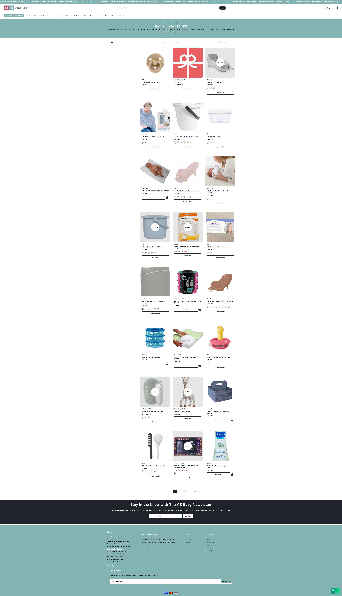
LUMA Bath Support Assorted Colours (187, 191)
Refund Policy (210, 545)
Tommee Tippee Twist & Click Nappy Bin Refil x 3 (187, 302)
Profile (188, 545)
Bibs (143, 79)
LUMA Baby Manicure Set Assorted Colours (153, 302)
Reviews (188, 542)
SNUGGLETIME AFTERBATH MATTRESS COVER (187, 358)
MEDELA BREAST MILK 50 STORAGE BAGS (186, 247)
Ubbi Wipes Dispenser (214, 136)
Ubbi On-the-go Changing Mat (217, 247)
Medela (176, 244)
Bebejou (144, 244)
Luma (175, 134)
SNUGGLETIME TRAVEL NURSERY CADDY (218, 412)
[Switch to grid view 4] (176, 42)
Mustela (209, 463)
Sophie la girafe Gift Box (182, 411)
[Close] (337, 2)
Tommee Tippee (179, 298)
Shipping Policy (210, 548)
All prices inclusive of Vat (149, 545)
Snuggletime (145, 188)
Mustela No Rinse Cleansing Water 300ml (218, 466)
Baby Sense (145, 134)
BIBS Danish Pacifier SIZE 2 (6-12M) (218, 357)
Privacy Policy (210, 542)
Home (164, 23)
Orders (188, 539)
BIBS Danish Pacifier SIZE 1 (150, 82)
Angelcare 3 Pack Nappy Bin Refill (153, 357)
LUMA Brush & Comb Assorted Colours (155, 466)
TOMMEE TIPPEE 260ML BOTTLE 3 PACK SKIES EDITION (186, 466)
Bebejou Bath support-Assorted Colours (220, 301)
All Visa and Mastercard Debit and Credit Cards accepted (158, 539)
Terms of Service (211, 551)
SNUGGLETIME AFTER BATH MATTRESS (155, 191)
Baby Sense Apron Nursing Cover (153, 136)
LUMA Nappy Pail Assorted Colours (186, 136)
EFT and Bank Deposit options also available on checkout (158, 542)
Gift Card (177, 82)
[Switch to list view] (165, 42)
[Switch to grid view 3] (172, 42)
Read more (171, 34)
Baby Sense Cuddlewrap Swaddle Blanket (218, 191)
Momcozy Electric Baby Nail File (152, 411)
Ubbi (208, 134)
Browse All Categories (15, 15)
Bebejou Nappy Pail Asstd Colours (153, 247)
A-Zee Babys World (179, 79)
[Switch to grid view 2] (169, 42)
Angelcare (209, 79)
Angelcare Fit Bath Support (216, 82)
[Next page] (200, 491)
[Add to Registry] (167, 197)
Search (208, 539)
